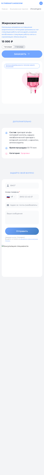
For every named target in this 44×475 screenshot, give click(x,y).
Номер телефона (12, 192)
